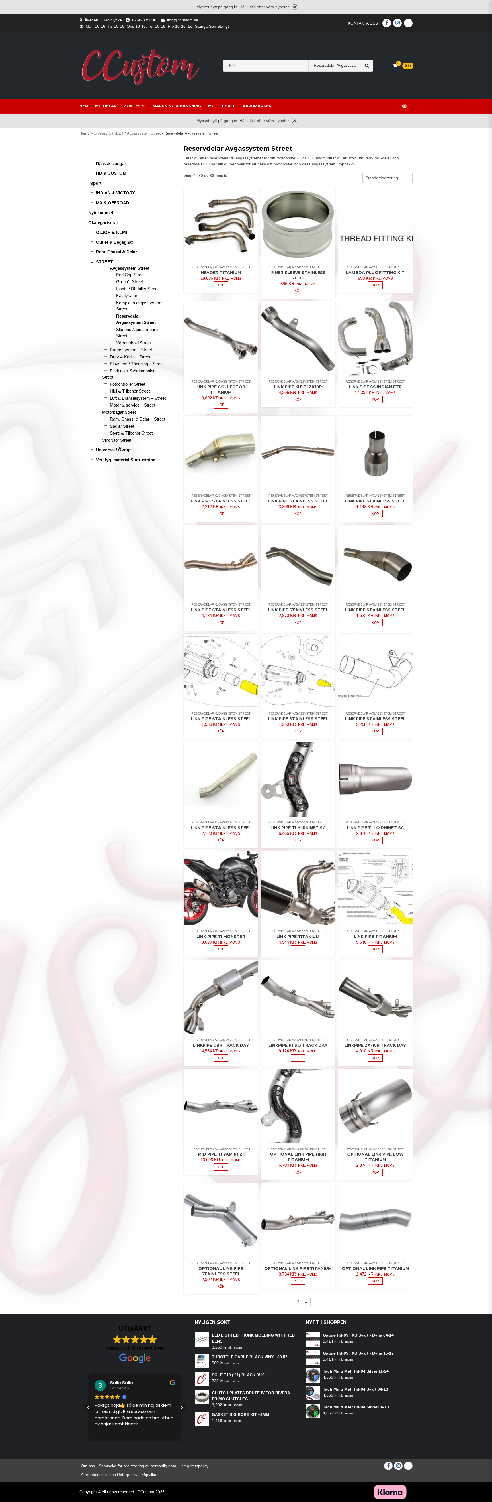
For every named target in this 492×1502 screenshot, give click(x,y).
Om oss (88, 1466)
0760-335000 (144, 20)
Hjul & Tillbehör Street (130, 391)
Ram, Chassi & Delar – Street (137, 419)
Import (94, 183)
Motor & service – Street (132, 405)
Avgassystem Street (144, 133)
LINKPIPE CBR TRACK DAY (221, 1045)
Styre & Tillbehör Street (131, 433)
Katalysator (126, 295)
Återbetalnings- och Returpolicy (109, 1474)
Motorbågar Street (119, 412)
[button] (181, 1407)
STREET (116, 133)
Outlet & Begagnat (114, 242)
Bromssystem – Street (131, 349)
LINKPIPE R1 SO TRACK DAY (297, 1045)
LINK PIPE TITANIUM (297, 936)
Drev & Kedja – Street (130, 356)
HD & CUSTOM (111, 173)
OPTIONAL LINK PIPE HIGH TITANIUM (298, 1157)
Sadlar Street (122, 426)
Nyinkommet (100, 212)
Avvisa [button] (294, 7)
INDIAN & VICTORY (115, 192)
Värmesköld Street (133, 342)
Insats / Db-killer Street (137, 288)
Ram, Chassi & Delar (116, 251)
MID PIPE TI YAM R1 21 (221, 1154)
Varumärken (257, 105)
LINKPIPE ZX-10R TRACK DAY (375, 1045)
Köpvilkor (149, 1474)
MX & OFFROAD (112, 202)
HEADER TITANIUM (221, 272)
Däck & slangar (111, 163)
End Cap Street (130, 274)
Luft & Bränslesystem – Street (138, 398)
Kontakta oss (363, 23)
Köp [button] (220, 285)
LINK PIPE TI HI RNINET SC (298, 827)
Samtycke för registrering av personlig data (137, 1466)
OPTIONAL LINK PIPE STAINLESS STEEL (220, 1271)
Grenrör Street (129, 281)
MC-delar (106, 105)
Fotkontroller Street (127, 384)
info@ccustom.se (182, 20)
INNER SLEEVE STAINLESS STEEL (298, 275)
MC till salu (222, 105)
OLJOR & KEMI (111, 232)
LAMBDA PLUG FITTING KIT (375, 272)
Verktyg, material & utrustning (125, 459)
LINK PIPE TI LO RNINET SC (375, 827)
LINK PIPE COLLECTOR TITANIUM (220, 389)
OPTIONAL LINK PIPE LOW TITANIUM (375, 1157)
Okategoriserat (103, 222)
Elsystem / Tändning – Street (137, 363)
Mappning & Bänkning (177, 105)
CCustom (146, 1491)
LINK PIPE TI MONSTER (220, 936)
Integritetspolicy (194, 1466)
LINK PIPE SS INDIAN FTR (375, 386)
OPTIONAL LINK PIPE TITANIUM (298, 1268)
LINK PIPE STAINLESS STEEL (221, 501)
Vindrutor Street (116, 440)
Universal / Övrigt (113, 449)
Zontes (132, 105)
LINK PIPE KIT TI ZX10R (298, 386)
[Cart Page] (395, 65)
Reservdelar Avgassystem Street (221, 267)
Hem (83, 105)
